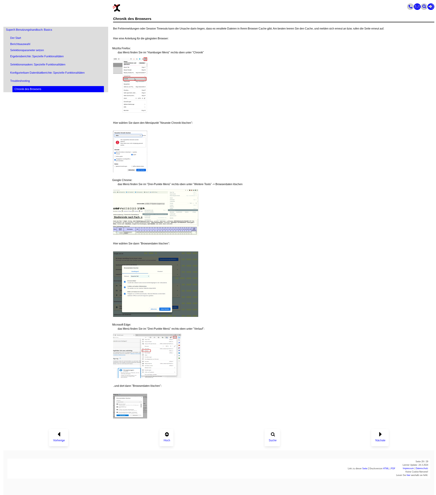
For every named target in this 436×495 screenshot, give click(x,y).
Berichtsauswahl (20, 44)
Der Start (15, 37)
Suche (273, 440)
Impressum (408, 468)
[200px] (130, 114)
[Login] (430, 8)
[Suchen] (424, 8)
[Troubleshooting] (59, 433)
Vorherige (59, 440)
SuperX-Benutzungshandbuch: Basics (29, 29)
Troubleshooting (20, 80)
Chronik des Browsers (27, 89)
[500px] (155, 234)
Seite (364, 468)
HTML (386, 468)
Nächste (380, 440)
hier (408, 475)
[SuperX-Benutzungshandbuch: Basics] (167, 433)
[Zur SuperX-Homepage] (116, 11)
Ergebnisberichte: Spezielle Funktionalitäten (37, 56)
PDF (393, 468)
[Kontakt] (410, 8)
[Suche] (273, 433)
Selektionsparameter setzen (27, 50)
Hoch (167, 440)
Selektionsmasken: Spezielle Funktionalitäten (37, 64)
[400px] (147, 377)
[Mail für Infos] (417, 8)
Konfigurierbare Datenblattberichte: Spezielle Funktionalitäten (47, 72)
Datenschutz (422, 468)
